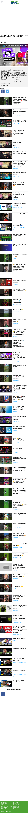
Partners (15, 810)
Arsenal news (4, 802)
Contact (15, 808)
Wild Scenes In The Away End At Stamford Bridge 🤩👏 (19, 184)
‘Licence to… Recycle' (19, 214)
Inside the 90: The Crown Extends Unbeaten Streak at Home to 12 (19, 418)
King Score (15, 802)
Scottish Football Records (6, 811)
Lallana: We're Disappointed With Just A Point (19, 670)
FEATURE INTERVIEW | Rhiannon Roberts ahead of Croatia (19, 280)
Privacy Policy (16, 806)
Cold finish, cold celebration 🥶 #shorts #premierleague (19, 301)
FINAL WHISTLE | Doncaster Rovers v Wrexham (18, 448)
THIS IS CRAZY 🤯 (18, 309)
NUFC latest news (5, 804)
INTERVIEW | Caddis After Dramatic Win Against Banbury (20, 607)
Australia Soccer (4, 810)
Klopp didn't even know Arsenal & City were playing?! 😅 (19, 597)
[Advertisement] (14, 19)
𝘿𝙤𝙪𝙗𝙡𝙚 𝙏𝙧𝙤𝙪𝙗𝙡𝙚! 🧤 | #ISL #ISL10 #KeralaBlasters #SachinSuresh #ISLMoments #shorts (19, 343)
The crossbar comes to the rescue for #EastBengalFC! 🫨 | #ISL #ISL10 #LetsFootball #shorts (19, 504)
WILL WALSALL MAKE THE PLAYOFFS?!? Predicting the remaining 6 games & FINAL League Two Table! (20, 629)
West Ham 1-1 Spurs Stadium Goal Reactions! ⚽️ (19, 111)
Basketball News (17, 804)
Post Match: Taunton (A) (19, 648)
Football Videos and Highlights (14, 689)
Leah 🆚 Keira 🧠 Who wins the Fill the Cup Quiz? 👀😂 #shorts (19, 398)
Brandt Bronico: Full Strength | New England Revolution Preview (19, 408)
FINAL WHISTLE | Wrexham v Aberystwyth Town (19, 459)
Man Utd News (4, 807)
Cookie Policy (16, 807)
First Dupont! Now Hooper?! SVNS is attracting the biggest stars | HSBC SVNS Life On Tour (19, 356)
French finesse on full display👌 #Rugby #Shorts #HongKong (18, 438)
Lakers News (16, 803)
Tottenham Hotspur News (6, 806)
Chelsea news (4, 803)
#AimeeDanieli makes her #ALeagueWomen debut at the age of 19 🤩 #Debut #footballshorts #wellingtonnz (20, 100)
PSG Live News (4, 808)
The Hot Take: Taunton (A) (20, 638)
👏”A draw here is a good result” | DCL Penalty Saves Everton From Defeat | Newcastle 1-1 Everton (19, 267)
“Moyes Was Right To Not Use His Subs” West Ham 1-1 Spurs (19, 153)
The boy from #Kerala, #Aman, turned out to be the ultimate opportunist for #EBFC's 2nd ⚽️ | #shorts (19, 491)
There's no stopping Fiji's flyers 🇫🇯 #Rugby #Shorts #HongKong (19, 377)
